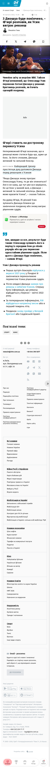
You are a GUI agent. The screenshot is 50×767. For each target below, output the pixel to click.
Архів (29, 419)
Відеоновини (12, 454)
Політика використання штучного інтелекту (12, 422)
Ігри (28, 427)
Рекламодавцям (9, 408)
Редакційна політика (10, 396)
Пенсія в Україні (13, 548)
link (28, 361)
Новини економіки (16, 528)
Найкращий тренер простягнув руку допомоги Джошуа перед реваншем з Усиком (22, 169)
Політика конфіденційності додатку (36, 389)
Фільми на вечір (13, 566)
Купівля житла (12, 612)
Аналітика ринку (13, 609)
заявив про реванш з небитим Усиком (24, 285)
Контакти (30, 407)
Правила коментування (35, 399)
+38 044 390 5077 (33, 352)
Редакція (6, 392)
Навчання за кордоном (16, 597)
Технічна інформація (34, 403)
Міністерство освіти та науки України (22, 584)
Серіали (10, 573)
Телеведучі (7, 404)
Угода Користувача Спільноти (34, 394)
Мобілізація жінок (14, 510)
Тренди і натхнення (14, 615)
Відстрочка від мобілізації (17, 517)
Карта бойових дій (14, 475)
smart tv (10, 695)
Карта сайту (31, 423)
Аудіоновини (12, 457)
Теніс (9, 633)
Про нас (6, 388)
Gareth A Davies (19, 35)
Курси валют (12, 535)
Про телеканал (8, 400)
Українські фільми (14, 563)
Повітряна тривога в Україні (18, 482)
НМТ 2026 (10, 591)
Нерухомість (13, 606)
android (10, 688)
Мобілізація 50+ (13, 507)
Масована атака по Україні (17, 485)
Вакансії (30, 411)
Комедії (10, 569)
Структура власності (34, 415)
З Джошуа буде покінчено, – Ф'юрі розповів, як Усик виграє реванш (34, 10)
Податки (10, 545)
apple (27, 688)
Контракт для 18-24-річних (17, 513)
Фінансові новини (14, 538)
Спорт (9, 623)
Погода (10, 461)
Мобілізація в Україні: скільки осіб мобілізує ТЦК (26, 520)
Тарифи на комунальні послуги (19, 541)
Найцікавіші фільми (15, 559)
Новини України (13, 447)
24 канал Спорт (8, 10)
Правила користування (11, 412)
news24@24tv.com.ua (11, 352)
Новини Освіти (14, 581)
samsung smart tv (27, 695)
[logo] (16, 3)
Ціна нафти (11, 532)
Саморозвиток (12, 594)
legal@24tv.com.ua (31, 732)
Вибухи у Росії (12, 489)
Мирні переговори (14, 479)
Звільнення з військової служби (20, 503)
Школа (9, 587)
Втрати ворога (12, 492)
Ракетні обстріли (13, 472)
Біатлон (10, 637)
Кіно (9, 556)
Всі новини (12, 441)
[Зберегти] (43, 41)
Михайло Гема (14, 30)
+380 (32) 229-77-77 (17, 729)
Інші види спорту (14, 640)
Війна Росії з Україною (17, 469)
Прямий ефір (12, 451)
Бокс (18, 10)
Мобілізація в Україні (17, 500)
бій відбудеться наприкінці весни (24, 302)
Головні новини (13, 444)
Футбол (10, 630)
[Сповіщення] (47, 3)
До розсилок (15, 672)
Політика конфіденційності (9, 417)
